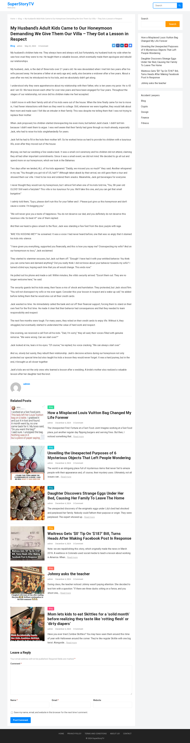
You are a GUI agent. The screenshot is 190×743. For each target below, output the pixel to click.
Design (144, 112)
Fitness (145, 123)
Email (55, 700)
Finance (145, 117)
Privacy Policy (74, 733)
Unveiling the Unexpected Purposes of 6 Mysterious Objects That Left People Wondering (159, 50)
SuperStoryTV (20, 4)
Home (12, 19)
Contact (127, 733)
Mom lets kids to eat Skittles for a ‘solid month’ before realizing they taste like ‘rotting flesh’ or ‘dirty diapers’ (88, 619)
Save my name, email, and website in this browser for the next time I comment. (51, 712)
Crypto (144, 106)
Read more (78, 436)
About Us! (115, 733)
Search (144, 18)
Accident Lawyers (150, 95)
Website (97, 700)
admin (19, 46)
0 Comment (43, 46)
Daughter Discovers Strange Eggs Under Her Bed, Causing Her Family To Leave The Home (159, 62)
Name (14, 700)
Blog (20, 19)
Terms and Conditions (96, 733)
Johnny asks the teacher (69, 574)
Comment (16, 663)
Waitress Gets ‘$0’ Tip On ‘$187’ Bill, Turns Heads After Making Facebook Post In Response (160, 74)
